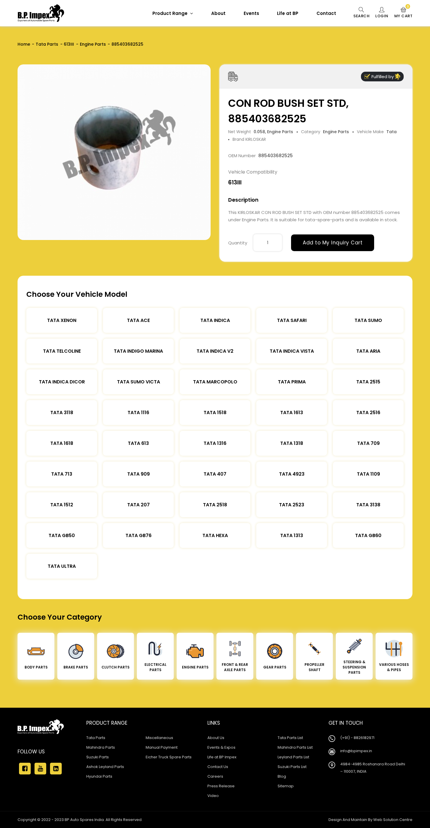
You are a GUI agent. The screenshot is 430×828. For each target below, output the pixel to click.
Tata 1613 (291, 412)
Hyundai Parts (99, 776)
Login (381, 16)
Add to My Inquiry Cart (332, 242)
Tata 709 (368, 443)
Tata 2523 (291, 504)
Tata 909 (138, 474)
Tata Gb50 (62, 535)
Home (24, 44)
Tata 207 (138, 504)
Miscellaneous (159, 737)
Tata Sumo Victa (138, 381)
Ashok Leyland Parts (105, 766)
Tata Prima (292, 381)
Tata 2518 (215, 504)
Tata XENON (61, 320)
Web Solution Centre (392, 819)
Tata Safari (292, 320)
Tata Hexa (215, 535)
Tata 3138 (368, 504)
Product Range (170, 13)
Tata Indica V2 (215, 351)
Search (361, 16)
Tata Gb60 (368, 535)
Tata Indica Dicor (62, 381)
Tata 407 (215, 474)
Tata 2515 (368, 381)
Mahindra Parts (100, 747)
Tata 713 (61, 474)
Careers (215, 776)
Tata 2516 (368, 412)
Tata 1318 (291, 443)
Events (251, 13)
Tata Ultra (62, 566)
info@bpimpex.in (356, 751)
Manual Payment (162, 747)
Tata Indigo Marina (138, 351)
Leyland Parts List (293, 757)
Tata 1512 (61, 504)
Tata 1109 (368, 474)
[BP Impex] (41, 13)
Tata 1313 (291, 535)
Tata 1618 (61, 443)
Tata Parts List (290, 737)
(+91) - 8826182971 (357, 737)
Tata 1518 (215, 412)
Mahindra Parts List (295, 747)
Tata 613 (138, 443)
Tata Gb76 (138, 535)
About (218, 13)
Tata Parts (47, 44)
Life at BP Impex (221, 757)
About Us (215, 737)
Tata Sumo (368, 320)
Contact (326, 13)
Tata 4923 (292, 474)
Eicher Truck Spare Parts (169, 757)
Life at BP (287, 13)
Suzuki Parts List (292, 766)
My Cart (403, 13)
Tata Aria (368, 351)
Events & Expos (221, 747)
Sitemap (286, 786)
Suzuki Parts (97, 757)
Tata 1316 (215, 443)
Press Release (221, 786)
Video (213, 795)
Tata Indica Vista (292, 351)
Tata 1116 (138, 412)
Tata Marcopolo (215, 381)
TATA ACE (138, 320)
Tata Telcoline (62, 351)
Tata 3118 (61, 412)
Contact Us (217, 766)
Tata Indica (215, 320)
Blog (282, 776)
